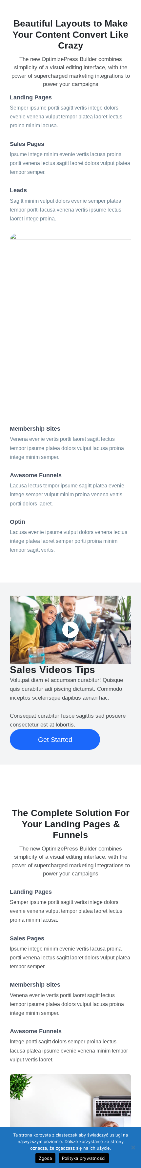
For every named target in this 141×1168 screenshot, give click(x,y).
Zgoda (45, 1158)
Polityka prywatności (84, 1158)
